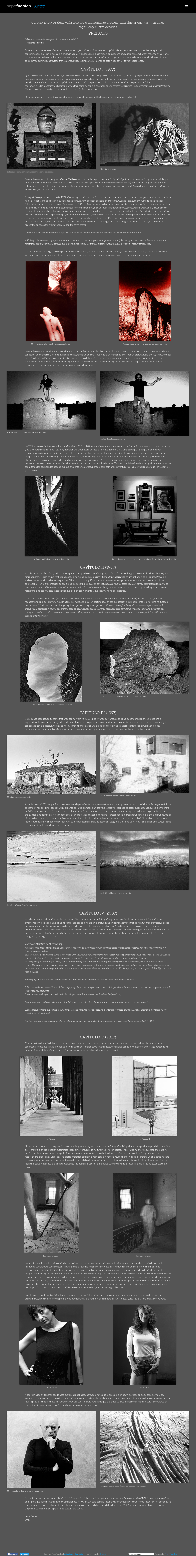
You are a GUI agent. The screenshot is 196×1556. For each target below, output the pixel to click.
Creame (103, 1554)
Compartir (13, 1554)
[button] (92, 107)
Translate (173, 1554)
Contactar (79, 1554)
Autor (39, 6)
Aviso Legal (68, 1554)
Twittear (25, 1554)
